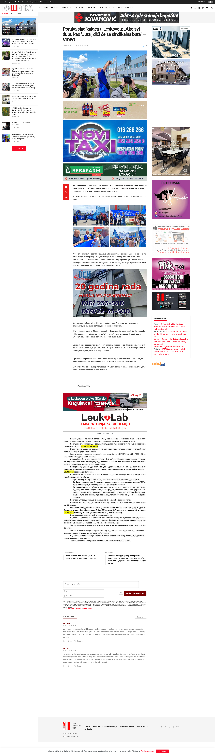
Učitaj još (19, 148)
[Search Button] (212, 8)
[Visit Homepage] (18, 8)
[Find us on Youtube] (207, 7)
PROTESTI (92, 8)
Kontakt (4, 2)
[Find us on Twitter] (195, 7)
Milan (156, 347)
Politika (116, 8)
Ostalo (128, 8)
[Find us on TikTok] (203, 7)
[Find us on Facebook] (191, 7)
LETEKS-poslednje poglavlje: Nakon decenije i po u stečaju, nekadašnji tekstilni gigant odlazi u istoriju (170, 351)
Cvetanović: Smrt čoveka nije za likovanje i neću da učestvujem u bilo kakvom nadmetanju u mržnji (23, 86)
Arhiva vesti (43, 2)
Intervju (104, 8)
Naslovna (43, 8)
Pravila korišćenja (20, 2)
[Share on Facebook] (66, 186)
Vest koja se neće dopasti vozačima (172, 347)
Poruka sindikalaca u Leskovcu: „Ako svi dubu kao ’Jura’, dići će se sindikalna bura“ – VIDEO (18, 27)
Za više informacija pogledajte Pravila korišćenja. (77, 608)
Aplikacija (52, 2)
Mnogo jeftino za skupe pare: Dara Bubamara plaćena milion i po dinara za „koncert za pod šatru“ (24, 41)
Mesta (54, 8)
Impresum (11, 2)
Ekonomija (78, 8)
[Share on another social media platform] (66, 197)
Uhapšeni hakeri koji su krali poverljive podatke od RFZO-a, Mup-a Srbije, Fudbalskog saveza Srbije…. (171, 341)
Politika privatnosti (33, 2)
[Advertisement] (126, 697)
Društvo (65, 8)
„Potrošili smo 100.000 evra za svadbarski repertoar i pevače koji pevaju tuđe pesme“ (23, 137)
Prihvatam (162, 751)
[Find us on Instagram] (199, 7)
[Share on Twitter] (66, 192)
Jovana (156, 339)
